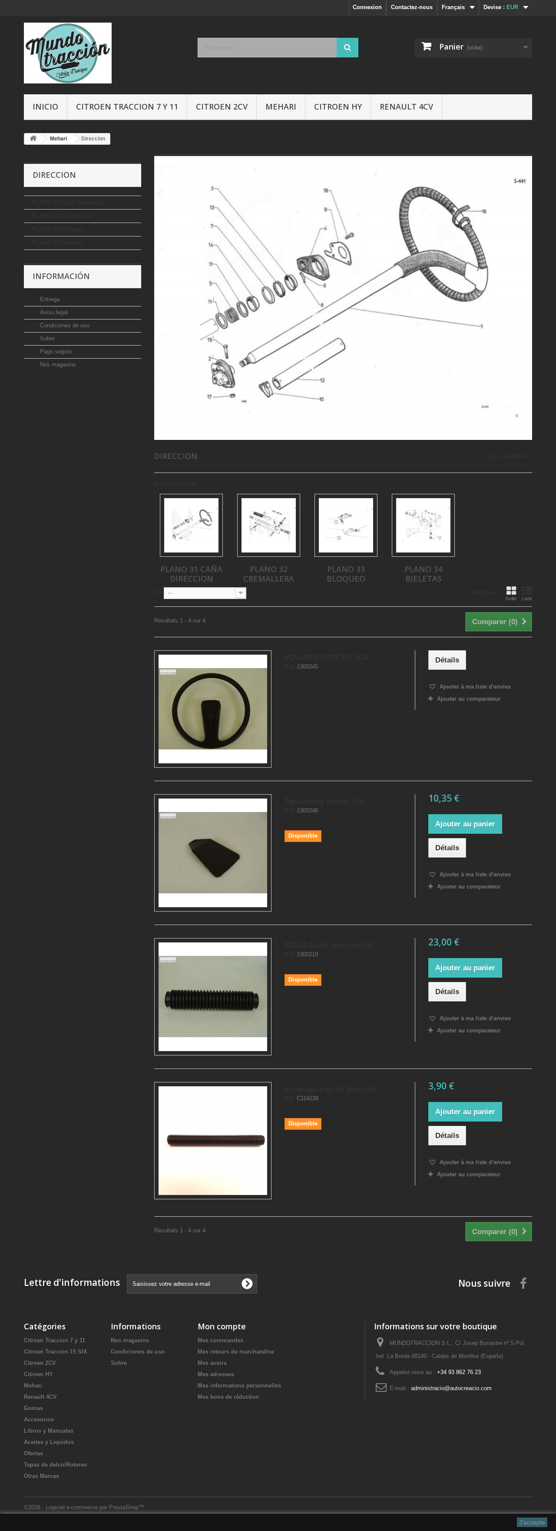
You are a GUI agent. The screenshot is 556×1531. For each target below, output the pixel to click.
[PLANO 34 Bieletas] (423, 525)
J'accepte (532, 1522)
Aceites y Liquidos (49, 1442)
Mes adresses (216, 1374)
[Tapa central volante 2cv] (213, 853)
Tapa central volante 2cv (324, 801)
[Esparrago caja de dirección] (213, 1140)
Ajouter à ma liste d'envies (474, 686)
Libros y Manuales (48, 1431)
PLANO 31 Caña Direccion (67, 202)
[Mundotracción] (104, 53)
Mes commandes (220, 1340)
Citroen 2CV (222, 106)
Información (61, 276)
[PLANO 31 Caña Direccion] (191, 525)
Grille (511, 598)
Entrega (49, 299)
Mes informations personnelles (239, 1385)
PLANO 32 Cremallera (61, 216)
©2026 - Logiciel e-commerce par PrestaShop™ (84, 1507)
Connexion (367, 7)
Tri (157, 592)
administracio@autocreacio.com (451, 1388)
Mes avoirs (212, 1363)
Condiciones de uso (63, 325)
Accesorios (39, 1419)
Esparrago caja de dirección (330, 1089)
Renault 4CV (406, 106)
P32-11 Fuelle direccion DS (329, 945)
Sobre (46, 338)
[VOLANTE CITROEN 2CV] (213, 709)
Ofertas (33, 1453)
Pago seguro (55, 351)
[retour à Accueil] (33, 138)
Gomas (33, 1408)
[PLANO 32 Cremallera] (268, 525)
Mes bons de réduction (228, 1397)
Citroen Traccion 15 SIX (55, 1351)
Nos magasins (57, 364)
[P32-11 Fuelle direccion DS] (213, 996)
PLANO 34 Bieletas (57, 243)
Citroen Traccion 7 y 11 (127, 106)
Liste (527, 598)
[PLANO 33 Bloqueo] (345, 525)
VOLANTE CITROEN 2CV (327, 657)
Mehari (280, 106)
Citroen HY (338, 106)
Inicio (45, 106)
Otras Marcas (41, 1476)
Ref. (290, 667)
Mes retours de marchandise (236, 1351)
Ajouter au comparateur (468, 699)
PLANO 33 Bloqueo (58, 229)
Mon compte (222, 1326)
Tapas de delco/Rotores (55, 1464)
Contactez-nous (412, 7)
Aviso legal (53, 312)
